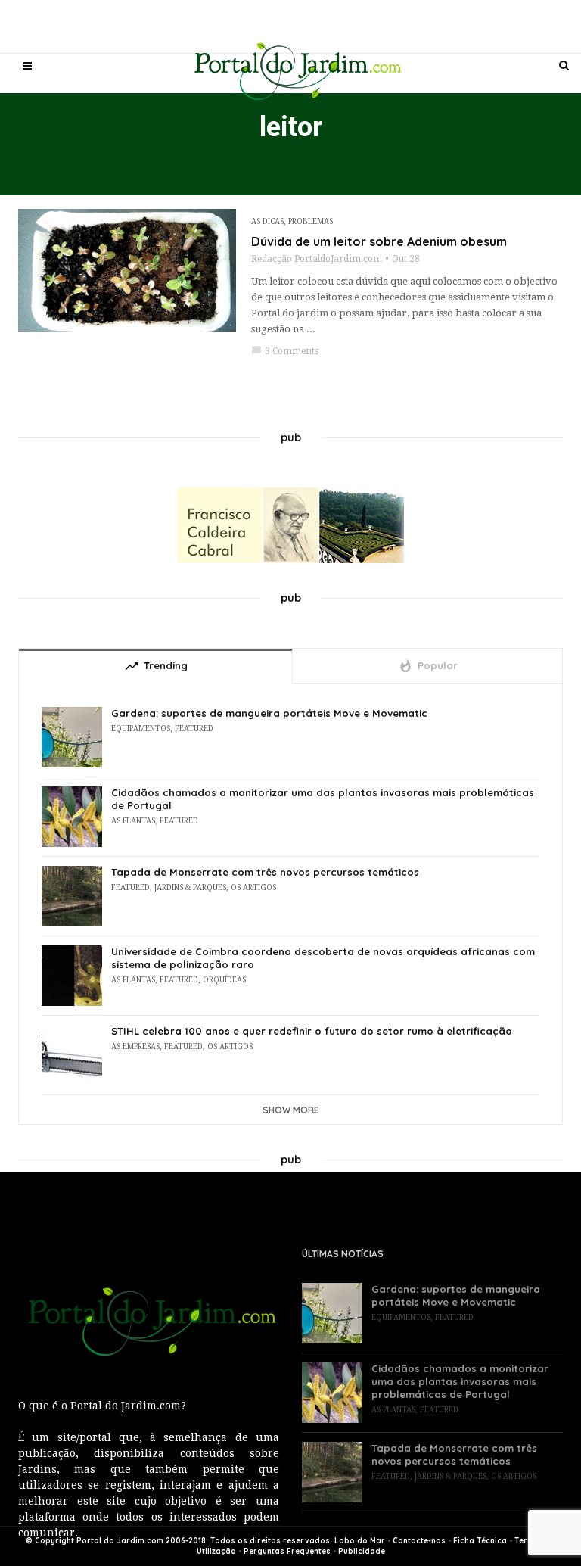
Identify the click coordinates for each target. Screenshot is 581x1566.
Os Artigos (253, 887)
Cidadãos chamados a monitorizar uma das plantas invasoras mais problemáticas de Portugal (322, 798)
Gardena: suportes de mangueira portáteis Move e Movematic (269, 713)
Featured (194, 728)
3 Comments (284, 351)
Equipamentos (140, 728)
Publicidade (361, 1551)
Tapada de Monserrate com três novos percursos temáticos (265, 872)
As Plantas (133, 821)
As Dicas (267, 221)
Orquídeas (224, 980)
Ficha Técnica (480, 1541)
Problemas (310, 221)
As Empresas (135, 1046)
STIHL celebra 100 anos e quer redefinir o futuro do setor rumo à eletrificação (311, 1031)
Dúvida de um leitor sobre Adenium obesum (379, 241)
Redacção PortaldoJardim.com (316, 259)
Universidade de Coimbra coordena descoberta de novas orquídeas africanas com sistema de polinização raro (323, 957)
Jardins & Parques (190, 887)
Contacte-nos (419, 1541)
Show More (291, 1110)
